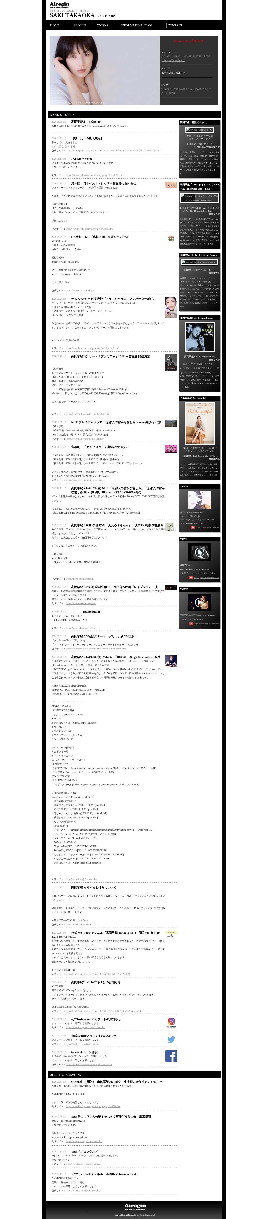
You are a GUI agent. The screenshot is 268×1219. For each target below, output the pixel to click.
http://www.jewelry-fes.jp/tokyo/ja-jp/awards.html (89, 228)
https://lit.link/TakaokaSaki (78, 924)
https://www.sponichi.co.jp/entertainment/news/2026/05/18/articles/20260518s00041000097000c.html (113, 150)
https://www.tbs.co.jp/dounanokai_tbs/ (84, 1141)
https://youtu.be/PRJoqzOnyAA (206, 624)
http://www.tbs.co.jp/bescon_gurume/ (83, 1164)
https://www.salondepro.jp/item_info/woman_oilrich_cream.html (96, 648)
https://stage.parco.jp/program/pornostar (84, 480)
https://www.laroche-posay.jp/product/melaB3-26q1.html (92, 348)
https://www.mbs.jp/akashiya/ (80, 290)
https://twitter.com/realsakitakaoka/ (82, 1044)
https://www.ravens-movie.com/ (81, 603)
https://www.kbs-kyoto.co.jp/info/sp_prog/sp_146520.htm (93, 1106)
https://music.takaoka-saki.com (80, 628)
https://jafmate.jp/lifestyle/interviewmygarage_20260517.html (94, 175)
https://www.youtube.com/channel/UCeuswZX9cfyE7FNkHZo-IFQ (98, 974)
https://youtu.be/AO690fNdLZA (206, 577)
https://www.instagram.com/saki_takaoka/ (85, 1027)
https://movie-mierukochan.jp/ (80, 578)
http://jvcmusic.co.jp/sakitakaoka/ (81, 879)
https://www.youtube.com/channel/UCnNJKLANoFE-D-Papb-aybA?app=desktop (104, 1011)
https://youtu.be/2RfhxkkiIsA (207, 527)
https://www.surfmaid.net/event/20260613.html (88, 414)
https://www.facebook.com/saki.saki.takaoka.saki (89, 1064)
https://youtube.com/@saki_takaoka (82, 1190)
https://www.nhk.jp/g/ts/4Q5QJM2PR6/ (85, 438)
